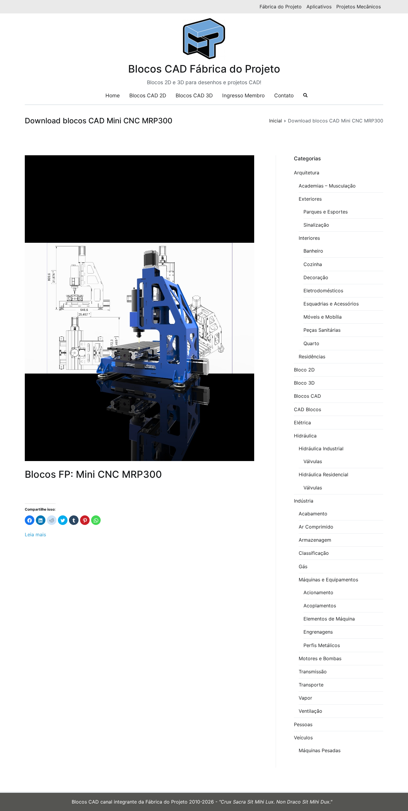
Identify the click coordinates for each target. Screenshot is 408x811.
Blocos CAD (307, 396)
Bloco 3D (304, 383)
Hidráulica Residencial (323, 474)
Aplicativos (319, 7)
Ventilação (310, 711)
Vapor (305, 698)
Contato (284, 95)
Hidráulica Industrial (321, 448)
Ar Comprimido (316, 527)
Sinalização (316, 225)
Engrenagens (318, 632)
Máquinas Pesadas (319, 750)
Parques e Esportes (325, 212)
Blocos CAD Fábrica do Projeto (204, 68)
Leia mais (35, 534)
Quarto (311, 343)
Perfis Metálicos (321, 645)
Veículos (303, 738)
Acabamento (313, 514)
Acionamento (318, 592)
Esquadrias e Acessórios (331, 304)
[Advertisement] (141, 604)
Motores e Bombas (320, 658)
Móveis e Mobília (322, 317)
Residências (312, 357)
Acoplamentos (319, 606)
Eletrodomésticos (323, 291)
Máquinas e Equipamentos (328, 580)
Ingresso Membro (243, 95)
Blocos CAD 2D (147, 95)
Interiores (309, 238)
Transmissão (313, 672)
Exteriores (310, 199)
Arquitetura (306, 173)
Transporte (311, 685)
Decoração (315, 277)
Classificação (314, 553)
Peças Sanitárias (321, 330)
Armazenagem (315, 540)
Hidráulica (305, 436)
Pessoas (303, 724)
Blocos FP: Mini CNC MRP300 (93, 474)
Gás (303, 566)
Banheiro (313, 251)
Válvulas (312, 461)
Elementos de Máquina (329, 619)
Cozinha (312, 264)
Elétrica (302, 423)
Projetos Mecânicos (358, 7)
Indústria (303, 501)
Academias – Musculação (327, 186)
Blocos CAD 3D (194, 95)
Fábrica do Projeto (281, 7)
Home (112, 95)
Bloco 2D (304, 370)
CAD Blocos (307, 409)
